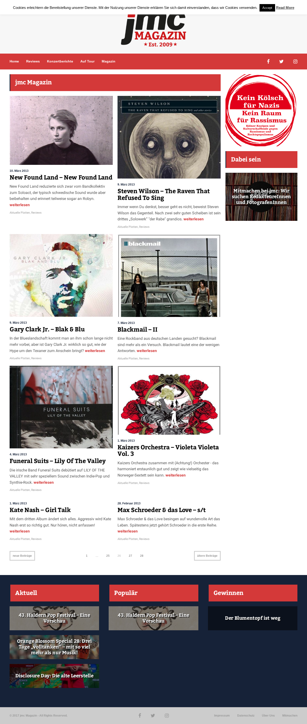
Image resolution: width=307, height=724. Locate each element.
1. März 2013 (126, 440)
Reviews (33, 61)
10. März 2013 (19, 171)
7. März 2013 (126, 323)
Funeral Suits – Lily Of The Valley (58, 461)
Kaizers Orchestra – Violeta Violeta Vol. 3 (168, 450)
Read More (285, 8)
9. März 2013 (126, 184)
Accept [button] (267, 8)
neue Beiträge (22, 555)
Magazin (108, 61)
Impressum (222, 715)
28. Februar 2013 (129, 503)
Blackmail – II (137, 330)
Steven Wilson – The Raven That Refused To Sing (164, 194)
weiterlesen (20, 205)
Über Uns (268, 715)
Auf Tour (87, 61)
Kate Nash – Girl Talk (40, 510)
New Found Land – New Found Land (61, 178)
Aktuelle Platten (20, 212)
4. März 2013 (18, 454)
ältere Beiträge (207, 555)
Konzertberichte (60, 61)
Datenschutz (245, 715)
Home (14, 61)
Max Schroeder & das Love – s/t (162, 510)
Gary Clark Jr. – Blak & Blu (47, 329)
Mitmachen (289, 715)
